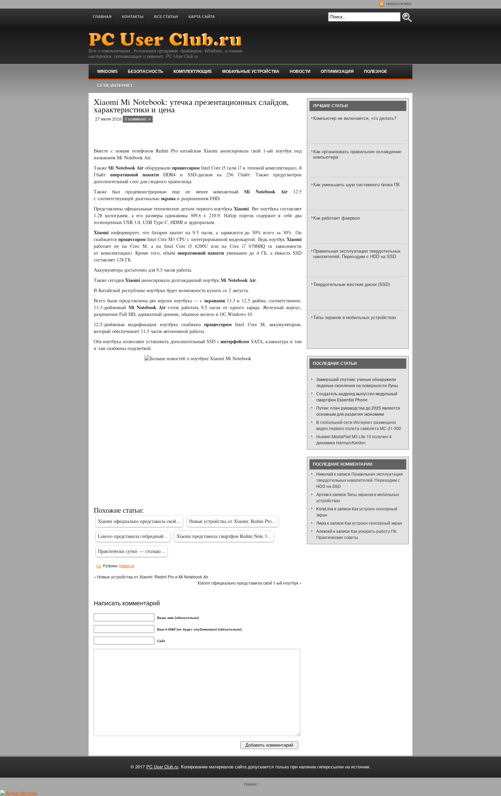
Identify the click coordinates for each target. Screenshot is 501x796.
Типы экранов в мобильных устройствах (354, 317)
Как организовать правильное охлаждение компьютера (357, 154)
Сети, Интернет (115, 85)
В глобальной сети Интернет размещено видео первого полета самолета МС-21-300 (358, 425)
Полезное (375, 71)
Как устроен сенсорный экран (373, 523)
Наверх (250, 783)
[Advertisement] (173, 135)
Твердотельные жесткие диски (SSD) (351, 284)
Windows (107, 71)
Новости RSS (398, 4)
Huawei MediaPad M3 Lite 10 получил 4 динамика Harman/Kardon (354, 439)
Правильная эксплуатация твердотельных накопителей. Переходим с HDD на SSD (357, 253)
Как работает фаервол (336, 217)
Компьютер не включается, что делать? (354, 118)
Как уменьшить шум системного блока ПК (356, 184)
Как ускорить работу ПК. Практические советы (356, 534)
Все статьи (166, 17)
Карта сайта (201, 17)
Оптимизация (337, 71)
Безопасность (145, 71)
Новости (300, 71)
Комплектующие (192, 71)
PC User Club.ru (162, 766)
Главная (102, 17)
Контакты (132, 17)
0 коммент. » (138, 119)
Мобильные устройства (250, 71)
